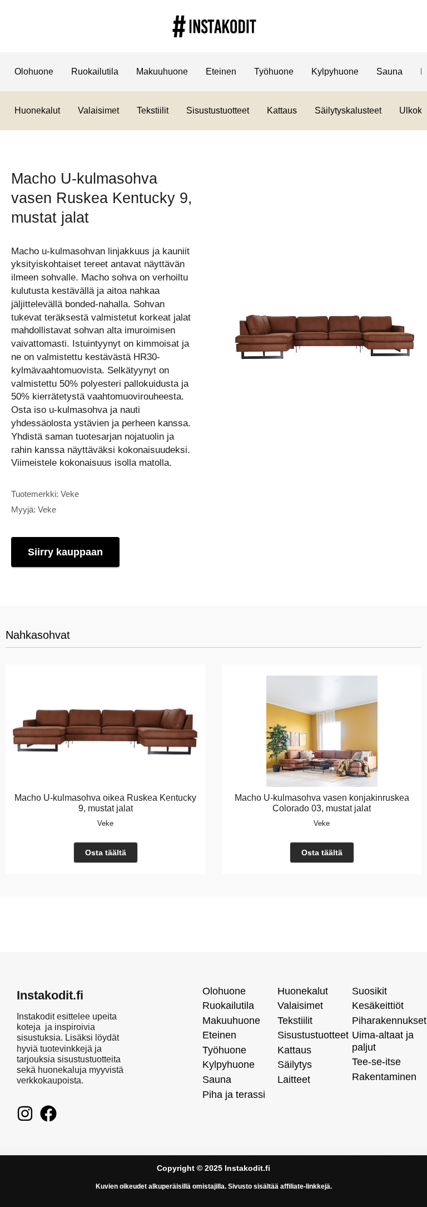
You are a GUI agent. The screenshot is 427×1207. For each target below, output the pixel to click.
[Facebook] (48, 1113)
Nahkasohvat (38, 635)
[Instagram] (25, 1113)
